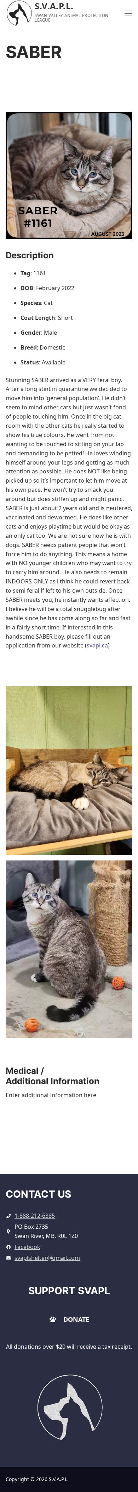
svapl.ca (97, 645)
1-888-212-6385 (35, 1216)
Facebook (27, 1247)
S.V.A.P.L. (54, 6)
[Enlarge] (92, 1385)
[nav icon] (128, 13)
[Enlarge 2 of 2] (120, 872)
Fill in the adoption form (69, 1152)
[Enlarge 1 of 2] (120, 698)
